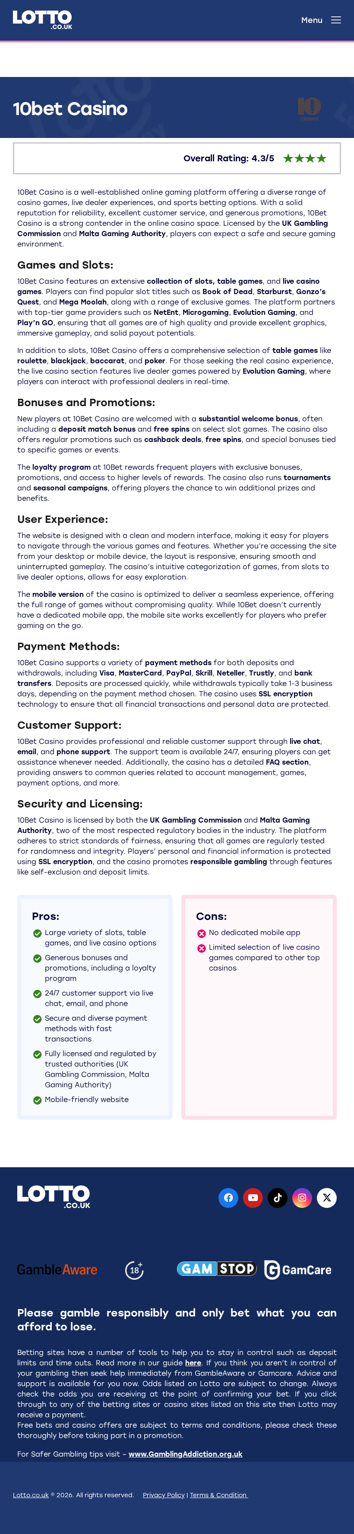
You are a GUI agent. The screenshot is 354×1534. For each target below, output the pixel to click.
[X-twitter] (327, 1198)
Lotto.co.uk (31, 1495)
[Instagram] (302, 1198)
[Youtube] (253, 1198)
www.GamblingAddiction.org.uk (186, 1454)
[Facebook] (228, 1198)
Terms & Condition (219, 1495)
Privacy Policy (164, 1495)
